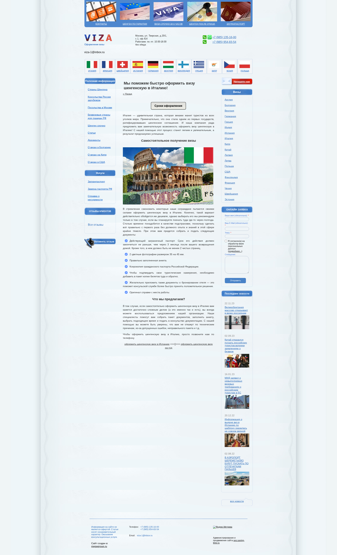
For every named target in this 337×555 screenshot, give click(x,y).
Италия (92, 71)
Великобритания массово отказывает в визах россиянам (236, 310)
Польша (245, 71)
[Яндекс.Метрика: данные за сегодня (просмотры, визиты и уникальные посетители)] (222, 527)
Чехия (229, 71)
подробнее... (235, 251)
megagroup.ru (99, 546)
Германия (153, 71)
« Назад (127, 93)
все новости (237, 501)
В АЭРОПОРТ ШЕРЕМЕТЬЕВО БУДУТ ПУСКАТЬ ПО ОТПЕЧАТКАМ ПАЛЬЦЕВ (237, 463)
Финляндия (184, 71)
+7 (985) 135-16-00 (224, 37)
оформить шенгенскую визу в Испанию (147, 344)
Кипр (214, 71)
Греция (199, 71)
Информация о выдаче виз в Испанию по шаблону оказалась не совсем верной (236, 425)
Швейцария (123, 71)
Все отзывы (95, 224)
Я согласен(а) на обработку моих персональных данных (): (236, 246)
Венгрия (168, 71)
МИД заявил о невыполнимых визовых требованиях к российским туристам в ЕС (233, 385)
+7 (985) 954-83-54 (224, 42)
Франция (107, 71)
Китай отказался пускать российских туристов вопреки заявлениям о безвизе (236, 345)
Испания (138, 71)
